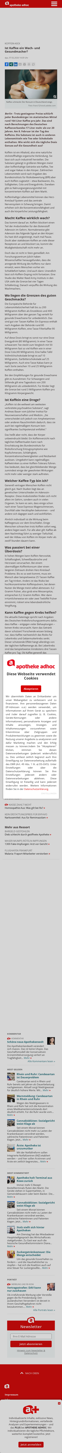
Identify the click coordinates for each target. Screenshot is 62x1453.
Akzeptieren (31, 688)
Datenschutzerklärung (36, 789)
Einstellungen (48, 793)
